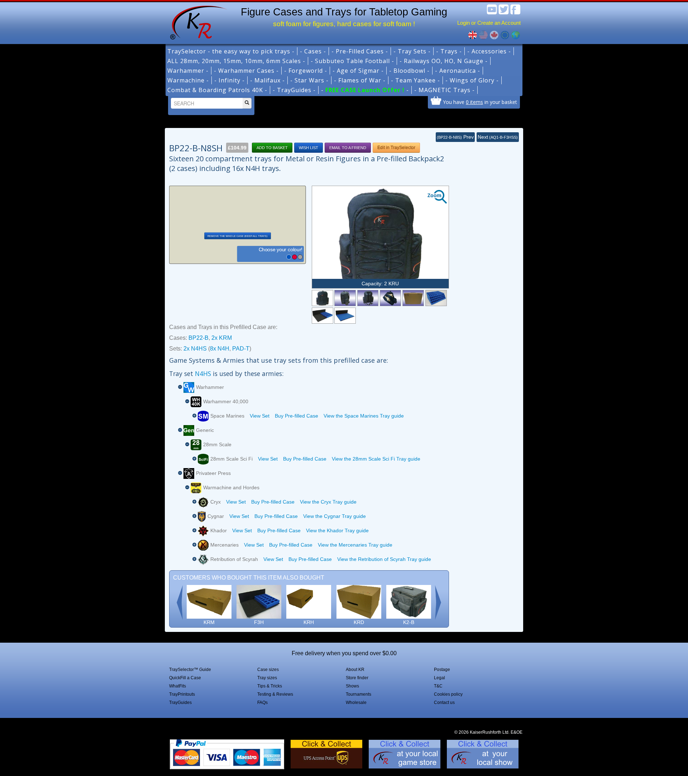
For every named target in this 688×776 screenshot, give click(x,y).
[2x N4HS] (435, 298)
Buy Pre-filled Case (296, 416)
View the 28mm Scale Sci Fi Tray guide (376, 459)
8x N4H (219, 349)
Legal (439, 677)
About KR (355, 669)
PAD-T (240, 349)
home (196, 21)
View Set (259, 416)
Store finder (357, 677)
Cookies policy (448, 694)
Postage (442, 669)
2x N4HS (195, 349)
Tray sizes (267, 677)
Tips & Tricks (269, 686)
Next (498, 137)
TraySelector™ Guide (190, 669)
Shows (352, 686)
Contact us (444, 702)
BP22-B (198, 338)
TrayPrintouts (182, 694)
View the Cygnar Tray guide (334, 516)
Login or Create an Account (489, 23)
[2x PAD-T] (344, 316)
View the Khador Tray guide (337, 530)
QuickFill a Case (185, 677)
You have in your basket (480, 102)
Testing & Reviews (275, 694)
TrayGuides (180, 702)
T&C (438, 686)
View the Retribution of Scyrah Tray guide (384, 559)
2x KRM (221, 338)
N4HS (203, 373)
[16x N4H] (322, 316)
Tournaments (358, 694)
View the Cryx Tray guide (328, 502)
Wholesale (356, 702)
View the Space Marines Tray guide (364, 416)
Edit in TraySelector (396, 147)
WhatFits (177, 686)
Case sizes (268, 669)
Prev (455, 137)
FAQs (262, 702)
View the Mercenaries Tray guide (355, 545)
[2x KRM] (413, 298)
